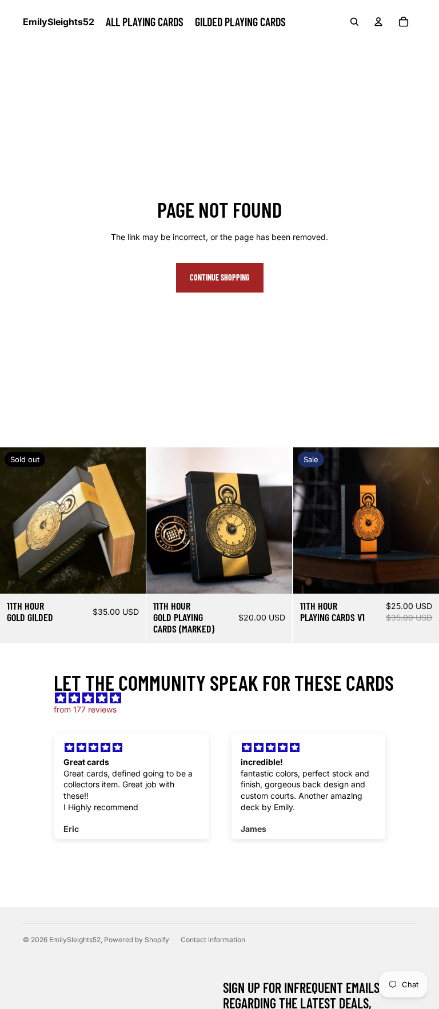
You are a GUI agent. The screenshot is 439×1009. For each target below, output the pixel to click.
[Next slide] (128, 520)
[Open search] (354, 21)
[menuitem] (144, 21)
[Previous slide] (17, 520)
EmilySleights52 (75, 939)
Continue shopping (220, 277)
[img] (225, 698)
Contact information (213, 939)
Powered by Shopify (136, 939)
